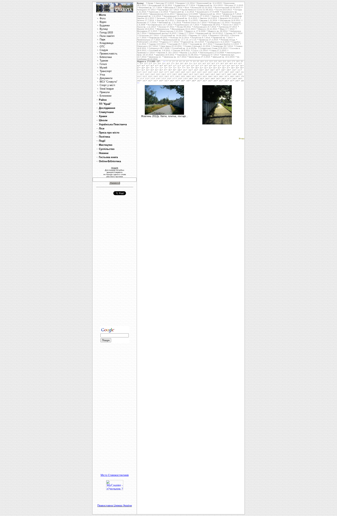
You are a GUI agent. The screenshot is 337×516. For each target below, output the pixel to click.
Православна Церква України (114, 505)
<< (164, 61)
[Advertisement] (114, 264)
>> (138, 83)
